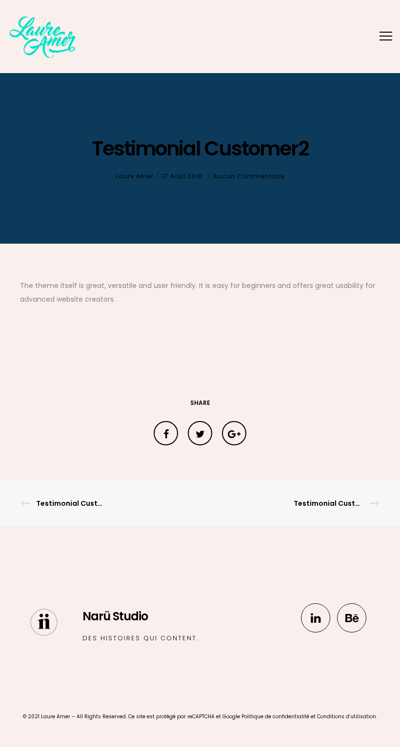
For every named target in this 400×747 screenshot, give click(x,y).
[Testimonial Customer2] (166, 433)
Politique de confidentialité (275, 716)
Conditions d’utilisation (346, 716)
